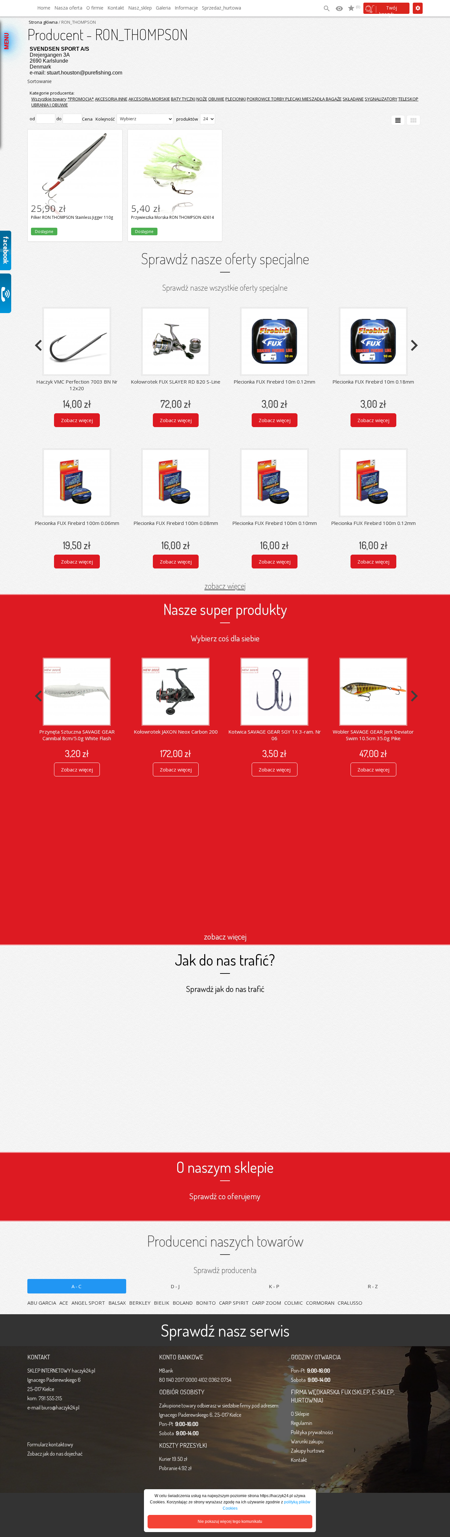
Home (43, 8)
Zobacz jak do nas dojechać (55, 1453)
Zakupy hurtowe (307, 1450)
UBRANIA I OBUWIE (49, 105)
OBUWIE (216, 99)
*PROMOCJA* (81, 99)
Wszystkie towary (49, 99)
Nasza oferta (68, 8)
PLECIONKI (235, 99)
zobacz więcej (225, 585)
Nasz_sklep (140, 8)
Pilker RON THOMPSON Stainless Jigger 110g (75, 140)
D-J (176, 1286)
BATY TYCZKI (183, 99)
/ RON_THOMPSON (77, 22)
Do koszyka (75, 218)
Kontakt (115, 8)
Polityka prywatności (312, 1432)
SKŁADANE (353, 99)
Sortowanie (39, 81)
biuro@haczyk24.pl (60, 1407)
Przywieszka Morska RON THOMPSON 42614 (175, 140)
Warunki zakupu (307, 1441)
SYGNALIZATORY (381, 99)
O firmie (94, 8)
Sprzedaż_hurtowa (221, 8)
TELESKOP (408, 99)
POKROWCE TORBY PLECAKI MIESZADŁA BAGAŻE (294, 99)
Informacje (186, 8)
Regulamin (301, 1423)
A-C (76, 1286)
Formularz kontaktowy (50, 1444)
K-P (274, 1286)
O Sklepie (300, 1413)
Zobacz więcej (77, 420)
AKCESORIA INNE (111, 99)
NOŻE (201, 99)
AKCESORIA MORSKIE (149, 99)
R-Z (373, 1286)
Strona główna (43, 22)
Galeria (163, 8)
